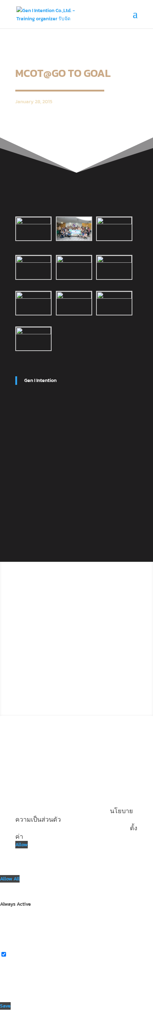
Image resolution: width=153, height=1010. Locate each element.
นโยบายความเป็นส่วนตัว (92, 646)
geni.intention (51, 677)
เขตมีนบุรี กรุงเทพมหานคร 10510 (60, 618)
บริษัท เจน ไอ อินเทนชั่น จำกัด (56, 596)
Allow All (10, 879)
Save (5, 1006)
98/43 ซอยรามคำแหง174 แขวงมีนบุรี (66, 607)
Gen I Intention (40, 380)
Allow (21, 844)
